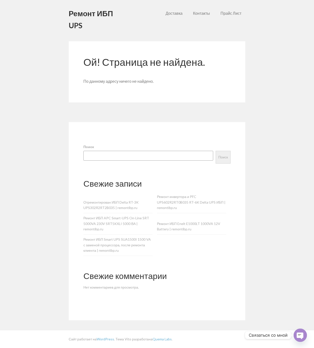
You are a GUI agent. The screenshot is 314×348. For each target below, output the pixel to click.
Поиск (88, 147)
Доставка (174, 13)
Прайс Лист (231, 13)
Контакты (201, 13)
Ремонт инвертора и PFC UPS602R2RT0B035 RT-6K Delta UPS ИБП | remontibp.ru (191, 202)
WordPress (105, 339)
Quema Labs (162, 339)
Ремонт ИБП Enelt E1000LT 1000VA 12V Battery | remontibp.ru (188, 226)
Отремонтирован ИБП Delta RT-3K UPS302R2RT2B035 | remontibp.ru (111, 205)
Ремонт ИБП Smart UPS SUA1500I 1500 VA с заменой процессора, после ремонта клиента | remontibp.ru (117, 245)
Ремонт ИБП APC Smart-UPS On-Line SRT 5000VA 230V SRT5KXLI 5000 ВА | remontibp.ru (116, 223)
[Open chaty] (300, 335)
